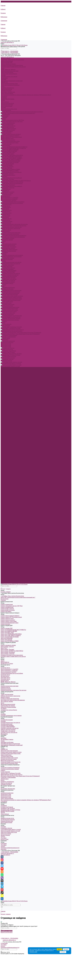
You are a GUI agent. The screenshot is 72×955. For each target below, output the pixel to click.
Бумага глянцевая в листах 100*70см (11, 390)
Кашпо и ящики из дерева (8, 421)
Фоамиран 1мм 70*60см (8, 550)
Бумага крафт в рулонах (8, 394)
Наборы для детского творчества (10, 460)
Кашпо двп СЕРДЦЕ (6, 418)
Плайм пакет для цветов (8, 490)
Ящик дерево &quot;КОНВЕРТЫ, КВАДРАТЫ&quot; (15, 426)
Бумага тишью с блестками (9, 403)
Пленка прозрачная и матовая (9, 453)
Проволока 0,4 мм (6, 345)
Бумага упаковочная (7, 389)
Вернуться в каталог (7, 932)
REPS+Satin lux (5, 435)
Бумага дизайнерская (7, 391)
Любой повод (5, 529)
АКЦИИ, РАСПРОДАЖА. (7, 553)
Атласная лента (5, 438)
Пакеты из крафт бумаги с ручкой (10, 567)
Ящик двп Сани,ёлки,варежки (9, 504)
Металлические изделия (8, 469)
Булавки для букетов (7, 549)
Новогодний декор (6, 508)
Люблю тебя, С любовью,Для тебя (10, 524)
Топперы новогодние (7, 509)
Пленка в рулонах (6, 456)
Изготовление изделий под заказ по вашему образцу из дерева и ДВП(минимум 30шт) (26, 545)
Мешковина (4, 493)
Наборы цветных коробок (8, 488)
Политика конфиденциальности (10, 377)
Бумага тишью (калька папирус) (10, 397)
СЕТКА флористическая (8, 559)
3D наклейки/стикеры (7, 495)
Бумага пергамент (6, 396)
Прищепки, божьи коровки (8, 471)
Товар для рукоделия (7, 459)
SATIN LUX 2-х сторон (7, 436)
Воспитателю (4, 386)
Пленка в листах (5, 455)
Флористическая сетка (7, 557)
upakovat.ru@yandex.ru (7, 42)
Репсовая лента (5, 449)
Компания (4, 577)
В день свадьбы (5, 522)
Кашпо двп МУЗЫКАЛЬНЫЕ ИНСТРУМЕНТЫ (13, 408)
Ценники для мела (6, 535)
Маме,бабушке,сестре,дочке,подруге (11, 525)
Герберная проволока (7, 538)
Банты (2, 531)
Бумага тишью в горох (7, 138)
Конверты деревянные (7, 532)
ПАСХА (3, 554)
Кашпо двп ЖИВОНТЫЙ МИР (9, 410)
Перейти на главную (6, 931)
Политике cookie (33, 951)
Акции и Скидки (5, 571)
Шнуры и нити (5, 450)
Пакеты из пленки (6, 570)
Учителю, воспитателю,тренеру (10, 519)
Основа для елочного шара (9, 512)
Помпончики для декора (8, 470)
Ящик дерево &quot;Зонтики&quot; (11, 425)
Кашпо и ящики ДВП (6, 407)
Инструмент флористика (8, 536)
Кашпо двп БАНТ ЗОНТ (7, 411)
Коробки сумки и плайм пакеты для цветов (13, 432)
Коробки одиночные (6, 483)
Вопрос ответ (5, 576)
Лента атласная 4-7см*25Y (8, 200)
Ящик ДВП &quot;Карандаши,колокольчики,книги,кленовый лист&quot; (21, 384)
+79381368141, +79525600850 (9, 852)
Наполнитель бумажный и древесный (11, 501)
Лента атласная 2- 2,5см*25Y (9, 199)
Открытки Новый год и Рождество (10, 515)
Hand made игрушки (6, 562)
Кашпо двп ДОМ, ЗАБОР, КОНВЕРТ (11, 414)
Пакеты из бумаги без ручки (9, 569)
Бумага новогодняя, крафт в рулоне (11, 505)
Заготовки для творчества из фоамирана (13, 464)
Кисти (2, 467)
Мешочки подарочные (7, 514)
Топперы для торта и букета (9, 474)
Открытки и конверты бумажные (10, 518)
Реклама (3, 563)
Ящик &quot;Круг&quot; (7, 424)
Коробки (3, 261)
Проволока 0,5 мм (6, 346)
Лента (2, 434)
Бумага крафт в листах (7, 393)
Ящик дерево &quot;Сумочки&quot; (11, 429)
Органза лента (5, 446)
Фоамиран (4, 547)
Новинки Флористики (7, 560)
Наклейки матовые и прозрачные (10, 500)
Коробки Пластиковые (7, 484)
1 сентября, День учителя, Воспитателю (12, 383)
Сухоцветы (4, 546)
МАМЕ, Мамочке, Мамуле (8, 452)
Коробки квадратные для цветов (10, 481)
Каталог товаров (6, 381)
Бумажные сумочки (6, 564)
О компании (4, 943)
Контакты (3, 583)
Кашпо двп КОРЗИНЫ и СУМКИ (9, 419)
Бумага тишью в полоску (8, 140)
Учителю (3, 387)
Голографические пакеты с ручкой (11, 566)
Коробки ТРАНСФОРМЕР (8, 486)
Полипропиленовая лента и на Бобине (12, 443)
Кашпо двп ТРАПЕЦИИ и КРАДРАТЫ (11, 412)
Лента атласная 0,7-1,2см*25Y (9, 197)
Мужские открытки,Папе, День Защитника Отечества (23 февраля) (20, 526)
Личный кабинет (5, 854)
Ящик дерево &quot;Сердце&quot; (10, 422)
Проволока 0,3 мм (6, 343)
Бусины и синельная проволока (10, 463)
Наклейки (3, 494)
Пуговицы (3, 473)
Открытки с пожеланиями (8, 528)
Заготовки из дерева (7, 466)
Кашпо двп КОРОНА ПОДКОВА (10, 415)
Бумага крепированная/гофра (9, 404)
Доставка (3, 374)
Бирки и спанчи (5, 462)
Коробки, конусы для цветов (9, 491)
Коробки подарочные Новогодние (10, 507)
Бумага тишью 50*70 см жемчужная (11, 137)
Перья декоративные (7, 543)
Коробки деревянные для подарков (11, 477)
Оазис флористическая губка (9, 516)
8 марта (3, 521)
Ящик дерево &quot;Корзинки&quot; (11, 428)
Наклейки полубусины (7, 498)
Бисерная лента (5, 445)
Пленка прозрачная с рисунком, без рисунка (13, 457)
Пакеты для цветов (6, 533)
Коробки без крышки (7, 479)
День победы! (5, 556)
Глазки (2, 497)
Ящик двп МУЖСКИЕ (7, 417)
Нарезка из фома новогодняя (9, 511)
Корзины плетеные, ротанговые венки (12, 431)
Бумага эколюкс (5, 405)
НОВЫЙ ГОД (4, 502)
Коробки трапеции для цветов (9, 487)
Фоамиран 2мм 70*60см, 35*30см (10, 552)
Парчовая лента (5, 448)
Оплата (3, 376)
